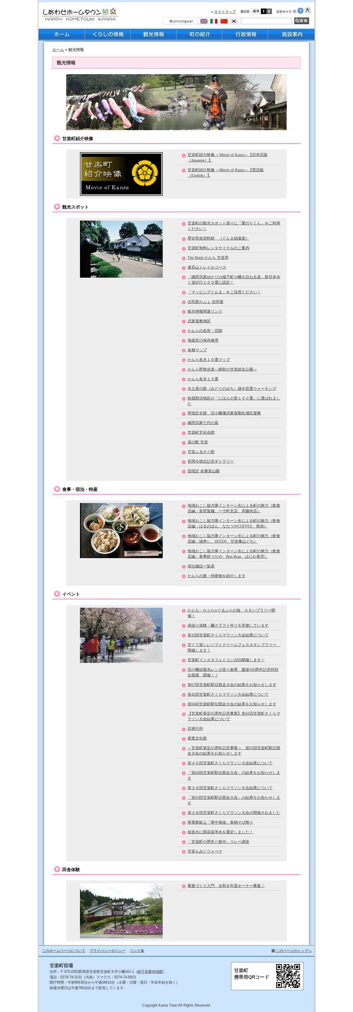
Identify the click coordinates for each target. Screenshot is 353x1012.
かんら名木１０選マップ (209, 359)
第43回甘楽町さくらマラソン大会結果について (228, 635)
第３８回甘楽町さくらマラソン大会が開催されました (234, 812)
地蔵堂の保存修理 (203, 340)
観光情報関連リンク (205, 311)
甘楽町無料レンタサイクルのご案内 (218, 248)
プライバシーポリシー (107, 951)
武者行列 (195, 728)
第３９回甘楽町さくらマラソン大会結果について (230, 788)
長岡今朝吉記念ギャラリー (211, 461)
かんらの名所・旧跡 (205, 330)
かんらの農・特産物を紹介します (216, 576)
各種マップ (197, 350)
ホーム (58, 50)
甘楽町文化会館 (201, 432)
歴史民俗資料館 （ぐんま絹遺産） (218, 238)
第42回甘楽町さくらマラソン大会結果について (228, 694)
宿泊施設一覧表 (201, 566)
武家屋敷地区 (199, 321)
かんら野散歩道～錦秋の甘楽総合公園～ (222, 369)
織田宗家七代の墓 (203, 423)
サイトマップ (225, 12)
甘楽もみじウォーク (205, 851)
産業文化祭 (197, 738)
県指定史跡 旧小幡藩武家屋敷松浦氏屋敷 (224, 413)
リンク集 (137, 951)
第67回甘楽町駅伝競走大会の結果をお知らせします (232, 684)
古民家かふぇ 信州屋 (205, 301)
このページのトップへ (294, 951)
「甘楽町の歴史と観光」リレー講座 (218, 841)
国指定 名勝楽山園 (204, 471)
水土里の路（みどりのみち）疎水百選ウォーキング (232, 388)
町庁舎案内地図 (150, 972)
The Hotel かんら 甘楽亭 (208, 257)
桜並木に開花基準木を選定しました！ (220, 832)
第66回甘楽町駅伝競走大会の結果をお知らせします (232, 704)
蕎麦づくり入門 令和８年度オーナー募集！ (226, 886)
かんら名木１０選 (203, 379)
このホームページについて (63, 951)
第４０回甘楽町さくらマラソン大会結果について (230, 763)
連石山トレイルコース (207, 267)
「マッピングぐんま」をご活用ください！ (224, 292)
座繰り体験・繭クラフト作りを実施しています (228, 625)
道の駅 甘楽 (198, 442)
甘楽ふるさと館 (201, 451)
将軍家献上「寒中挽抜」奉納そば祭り (220, 822)
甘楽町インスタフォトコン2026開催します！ (226, 660)
